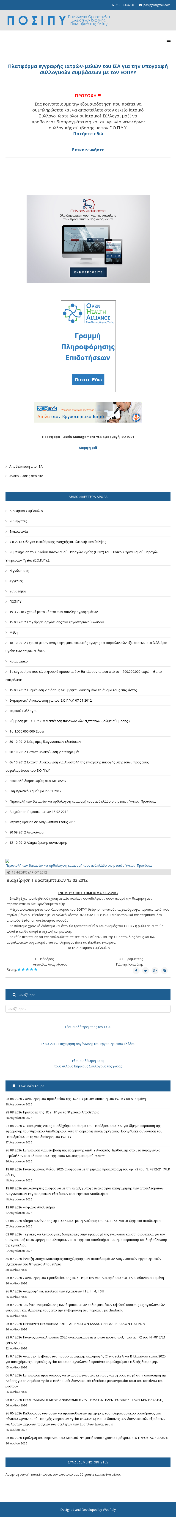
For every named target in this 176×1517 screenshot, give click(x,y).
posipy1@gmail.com (156, 5)
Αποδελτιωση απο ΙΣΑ (25, 466)
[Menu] (168, 40)
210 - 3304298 (125, 5)
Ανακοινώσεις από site (25, 476)
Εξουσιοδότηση (77, 1027)
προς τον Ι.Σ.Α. (100, 1027)
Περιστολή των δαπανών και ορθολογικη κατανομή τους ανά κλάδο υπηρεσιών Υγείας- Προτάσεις (79, 865)
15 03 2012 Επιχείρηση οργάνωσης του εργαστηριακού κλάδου (88, 1044)
